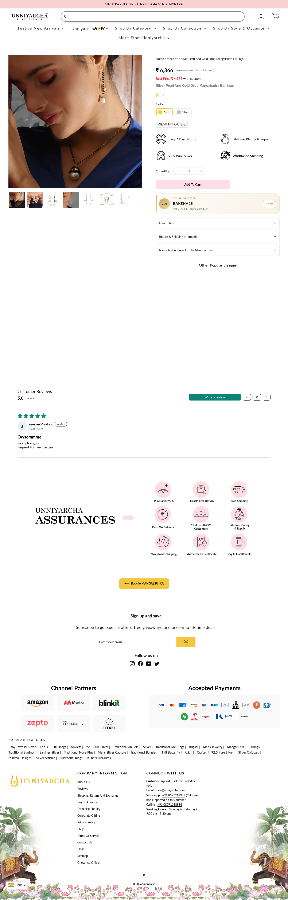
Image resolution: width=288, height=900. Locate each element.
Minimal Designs (20, 758)
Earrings (254, 747)
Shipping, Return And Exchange (97, 795)
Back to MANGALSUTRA (147, 583)
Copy (269, 204)
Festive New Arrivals (39, 28)
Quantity (162, 171)
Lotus (44, 747)
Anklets (76, 747)
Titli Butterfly (170, 752)
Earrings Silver (49, 752)
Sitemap (82, 856)
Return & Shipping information (179, 236)
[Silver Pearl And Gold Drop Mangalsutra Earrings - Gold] (173, 326)
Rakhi (188, 752)
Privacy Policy (86, 822)
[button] (158, 95)
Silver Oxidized (248, 752)
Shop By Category (134, 28)
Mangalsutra (235, 747)
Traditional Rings (71, 758)
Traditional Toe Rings (170, 747)
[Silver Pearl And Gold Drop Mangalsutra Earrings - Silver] (179, 326)
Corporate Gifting (88, 815)
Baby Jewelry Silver (22, 747)
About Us (83, 782)
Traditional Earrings (21, 752)
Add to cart (176, 338)
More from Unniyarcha (142, 37)
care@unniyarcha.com (170, 790)
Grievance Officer (88, 862)
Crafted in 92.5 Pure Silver (215, 752)
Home (160, 59)
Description (166, 223)
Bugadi (193, 747)
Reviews (82, 788)
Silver (147, 747)
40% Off (173, 59)
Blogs (80, 849)
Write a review (215, 397)
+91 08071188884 (169, 804)
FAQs (80, 829)
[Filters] (257, 397)
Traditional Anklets (126, 747)
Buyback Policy (87, 802)
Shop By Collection (183, 28)
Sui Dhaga (59, 747)
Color (160, 104)
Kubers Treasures (99, 758)
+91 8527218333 (173, 795)
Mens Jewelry (212, 747)
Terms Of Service (88, 836)
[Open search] (247, 397)
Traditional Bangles (144, 752)
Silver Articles (45, 758)
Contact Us (84, 842)
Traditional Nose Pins (78, 752)
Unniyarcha (82, 28)
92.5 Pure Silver (97, 747)
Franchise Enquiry (88, 809)
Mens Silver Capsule (112, 752)
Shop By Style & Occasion (240, 28)
